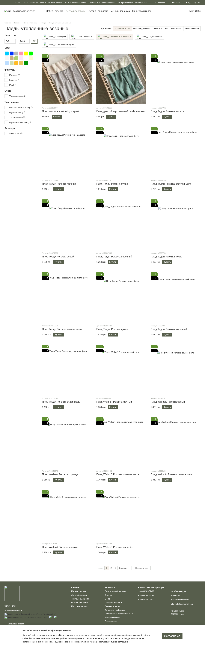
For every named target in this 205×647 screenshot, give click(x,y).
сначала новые (192, 28)
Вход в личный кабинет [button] (115, 591)
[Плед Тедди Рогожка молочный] (175, 297)
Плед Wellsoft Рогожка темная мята (171, 474)
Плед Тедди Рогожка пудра (112, 183)
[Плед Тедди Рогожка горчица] (67, 152)
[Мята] (16, 58)
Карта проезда (177, 614)
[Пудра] (21, 58)
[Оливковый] (11, 63)
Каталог (17, 3)
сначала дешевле (141, 28)
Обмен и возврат (55, 3)
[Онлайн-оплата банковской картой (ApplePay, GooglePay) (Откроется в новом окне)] (30, 614)
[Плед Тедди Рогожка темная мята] (67, 297)
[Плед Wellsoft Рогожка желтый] (121, 370)
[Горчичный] (21, 63)
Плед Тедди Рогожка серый (58, 256)
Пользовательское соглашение (102, 3)
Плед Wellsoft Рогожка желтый (114, 401)
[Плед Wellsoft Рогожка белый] (175, 370)
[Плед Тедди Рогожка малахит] (175, 79)
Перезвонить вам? (146, 600)
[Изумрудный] (26, 63)
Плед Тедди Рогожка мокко (166, 256)
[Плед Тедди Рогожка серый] (67, 224)
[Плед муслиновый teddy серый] (67, 79)
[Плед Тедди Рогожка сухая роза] (67, 370)
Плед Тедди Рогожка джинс (112, 329)
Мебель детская (54, 11)
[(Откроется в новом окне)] (51, 618)
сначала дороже (160, 28)
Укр (194, 2)
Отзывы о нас (141, 3)
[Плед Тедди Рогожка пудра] (121, 152)
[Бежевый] (31, 58)
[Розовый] (21, 53)
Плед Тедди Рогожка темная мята (62, 329)
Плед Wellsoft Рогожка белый (168, 401)
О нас (25, 3)
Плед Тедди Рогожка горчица (59, 183)
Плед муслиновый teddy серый (60, 111)
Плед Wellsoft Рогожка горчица (60, 474)
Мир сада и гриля (142, 11)
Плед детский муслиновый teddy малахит (121, 111)
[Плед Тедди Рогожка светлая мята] (175, 152)
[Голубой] (7, 53)
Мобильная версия (15, 624)
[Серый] (16, 53)
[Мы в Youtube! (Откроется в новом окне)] (6, 2)
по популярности (122, 28)
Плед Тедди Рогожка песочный (114, 256)
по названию (176, 28)
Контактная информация (75, 3)
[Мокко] (11, 58)
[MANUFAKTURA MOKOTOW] (12, 593)
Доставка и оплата (38, 3)
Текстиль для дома (97, 11)
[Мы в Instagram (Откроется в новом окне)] (9, 2)
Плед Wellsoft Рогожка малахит (60, 547)
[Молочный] (26, 58)
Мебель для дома (120, 11)
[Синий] (11, 53)
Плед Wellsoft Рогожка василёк (114, 547)
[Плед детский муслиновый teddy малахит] (121, 79)
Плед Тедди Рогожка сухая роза (61, 401)
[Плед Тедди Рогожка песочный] (121, 224)
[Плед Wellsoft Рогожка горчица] (67, 442)
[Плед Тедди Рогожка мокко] (175, 224)
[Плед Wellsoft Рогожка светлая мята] (121, 442)
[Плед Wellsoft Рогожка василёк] (121, 515)
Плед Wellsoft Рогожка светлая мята (117, 474)
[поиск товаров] (157, 11)
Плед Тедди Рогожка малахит (168, 111)
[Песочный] (16, 63)
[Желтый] (26, 53)
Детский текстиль (75, 11)
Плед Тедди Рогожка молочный (169, 329)
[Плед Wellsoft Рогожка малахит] (67, 515)
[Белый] (7, 58)
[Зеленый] (31, 53)
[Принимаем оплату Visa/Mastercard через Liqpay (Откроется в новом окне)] (26, 618)
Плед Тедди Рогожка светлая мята (171, 183)
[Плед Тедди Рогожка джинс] (121, 297)
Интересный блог (125, 3)
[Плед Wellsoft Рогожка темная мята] (175, 442)
